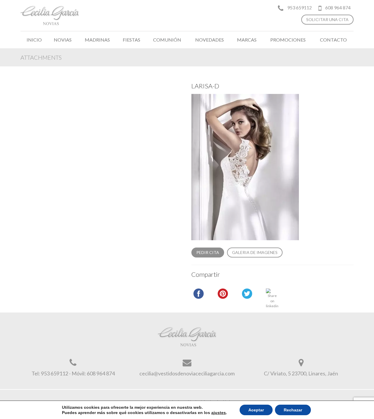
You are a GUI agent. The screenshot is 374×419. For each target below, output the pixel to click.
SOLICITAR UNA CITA (327, 19)
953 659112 (299, 7)
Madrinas (97, 39)
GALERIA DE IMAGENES (255, 252)
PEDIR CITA (207, 252)
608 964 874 (337, 7)
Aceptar (256, 410)
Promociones (288, 39)
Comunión (167, 39)
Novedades (209, 39)
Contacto (333, 39)
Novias (63, 39)
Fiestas (131, 39)
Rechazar (293, 410)
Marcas (247, 39)
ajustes (218, 412)
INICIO (34, 39)
